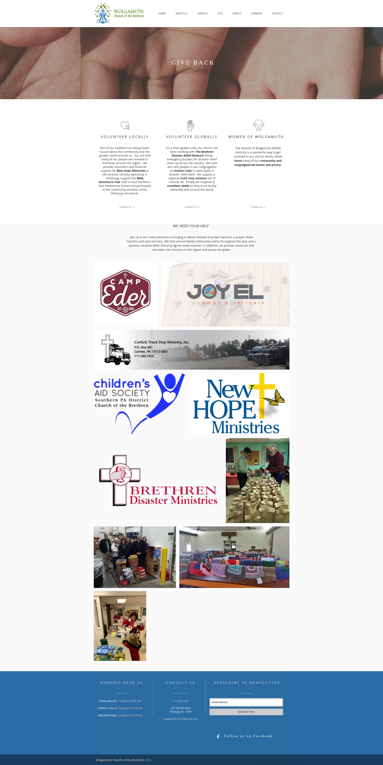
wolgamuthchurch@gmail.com (180, 718)
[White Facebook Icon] (218, 736)
